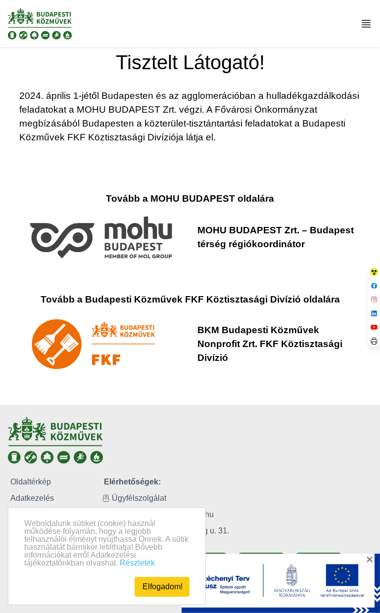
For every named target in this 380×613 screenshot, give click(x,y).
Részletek (137, 563)
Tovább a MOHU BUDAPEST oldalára (190, 198)
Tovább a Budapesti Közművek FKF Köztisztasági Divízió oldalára (190, 299)
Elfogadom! (162, 586)
